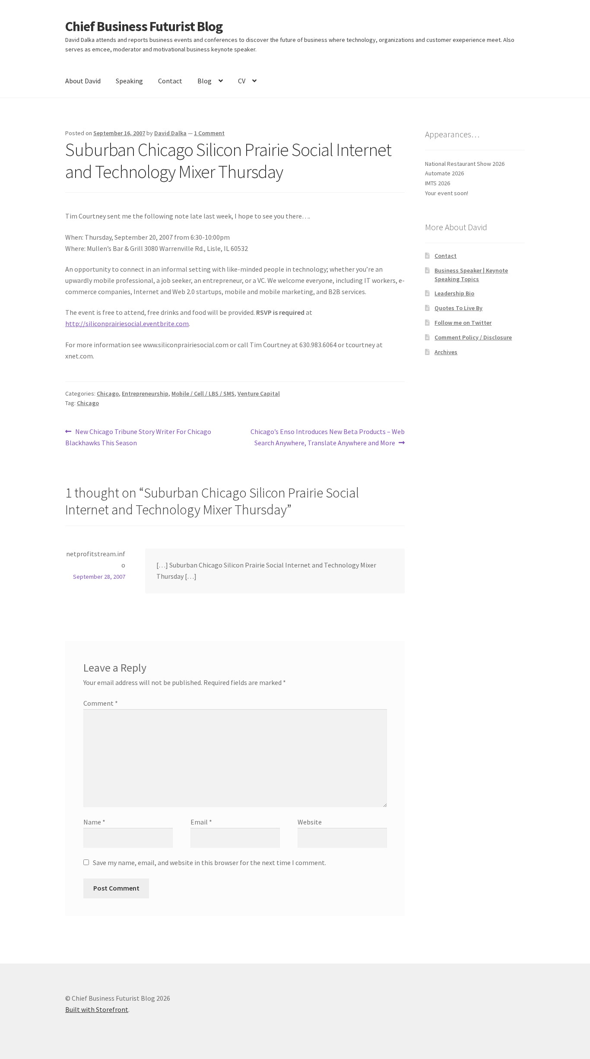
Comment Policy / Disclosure (473, 337)
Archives (446, 352)
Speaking (129, 80)
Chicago (108, 393)
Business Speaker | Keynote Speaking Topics (471, 274)
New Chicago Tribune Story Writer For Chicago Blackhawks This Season (138, 437)
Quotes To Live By (458, 308)
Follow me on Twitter (463, 323)
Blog (204, 80)
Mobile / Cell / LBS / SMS (203, 393)
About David (83, 80)
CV (241, 80)
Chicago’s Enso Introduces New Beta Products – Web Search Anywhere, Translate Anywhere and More (327, 437)
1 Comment (209, 133)
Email (201, 822)
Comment (100, 703)
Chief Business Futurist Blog (143, 26)
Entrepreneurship (145, 393)
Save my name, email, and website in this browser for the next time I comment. (209, 862)
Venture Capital (259, 393)
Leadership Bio (454, 293)
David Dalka (170, 133)
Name (94, 822)
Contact (170, 80)
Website (310, 822)
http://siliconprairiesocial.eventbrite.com (127, 323)
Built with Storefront (96, 1009)
